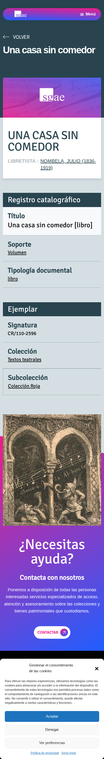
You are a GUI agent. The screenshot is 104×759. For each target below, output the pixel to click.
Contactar (47, 632)
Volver (21, 37)
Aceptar (52, 716)
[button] (96, 668)
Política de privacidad (45, 753)
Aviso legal (68, 753)
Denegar (52, 729)
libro (13, 278)
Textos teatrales (24, 359)
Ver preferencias (52, 743)
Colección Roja (24, 386)
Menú (91, 14)
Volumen (17, 252)
